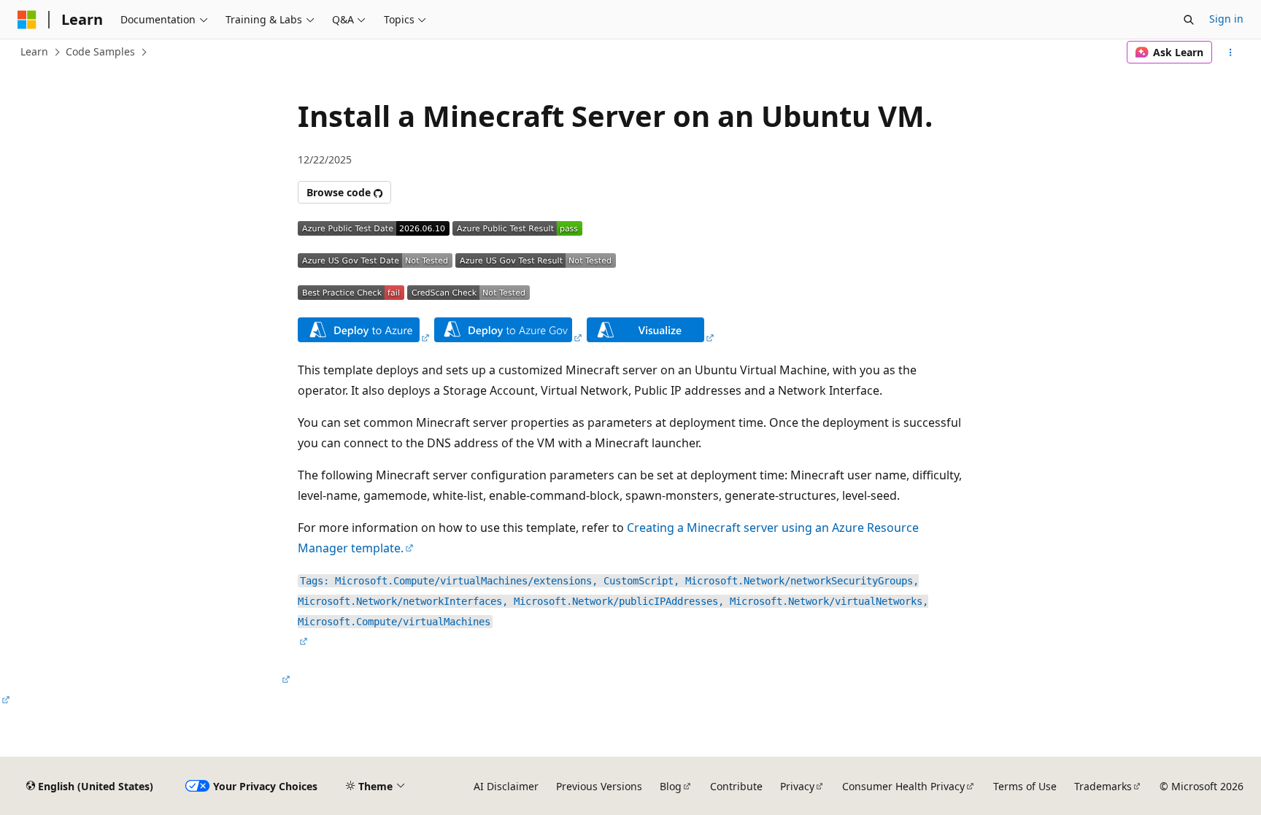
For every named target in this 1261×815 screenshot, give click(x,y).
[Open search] (1188, 20)
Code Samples (100, 51)
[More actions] (1230, 52)
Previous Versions (599, 786)
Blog (671, 786)
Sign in (1226, 19)
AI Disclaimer (506, 786)
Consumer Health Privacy (903, 786)
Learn (34, 51)
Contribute (736, 786)
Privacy (797, 786)
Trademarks (1103, 786)
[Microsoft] (27, 19)
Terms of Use (1025, 786)
